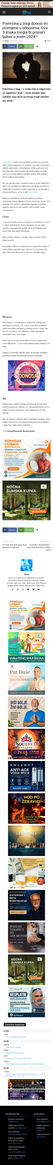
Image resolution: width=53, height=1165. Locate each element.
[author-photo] (26, 571)
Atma (7, 41)
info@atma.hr (13, 1122)
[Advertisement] (26, 132)
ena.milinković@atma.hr (17, 1152)
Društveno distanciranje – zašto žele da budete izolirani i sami (39, 547)
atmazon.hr (41, 1130)
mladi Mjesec (33, 192)
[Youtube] (39, 589)
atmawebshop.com (44, 1122)
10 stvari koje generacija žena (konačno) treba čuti (14, 546)
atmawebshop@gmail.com (18, 1134)
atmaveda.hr (41, 1137)
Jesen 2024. (7, 162)
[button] (4, 12)
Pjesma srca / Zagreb (13, 1047)
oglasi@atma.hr (21, 1128)
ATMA (5, 431)
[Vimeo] (34, 589)
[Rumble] (24, 589)
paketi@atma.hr (18, 1158)
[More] (37, 46)
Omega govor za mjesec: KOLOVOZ (18, 1058)
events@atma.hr (14, 1143)
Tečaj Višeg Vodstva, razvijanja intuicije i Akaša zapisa (25, 1064)
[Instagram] (19, 589)
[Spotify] (29, 589)
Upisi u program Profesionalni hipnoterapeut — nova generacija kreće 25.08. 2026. (24, 1075)
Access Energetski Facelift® (16, 1037)
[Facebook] (14, 589)
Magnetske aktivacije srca (15, 1053)
